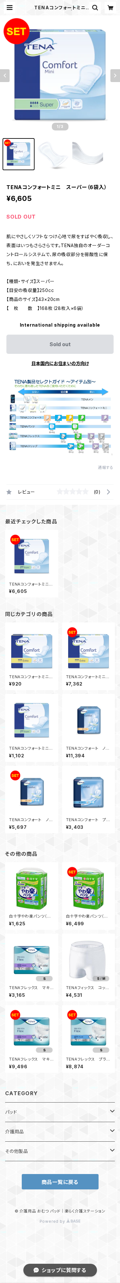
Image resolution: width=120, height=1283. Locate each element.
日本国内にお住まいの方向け (60, 363)
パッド (11, 1112)
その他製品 (16, 1151)
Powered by (53, 1221)
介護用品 (14, 1131)
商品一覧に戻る (60, 1182)
